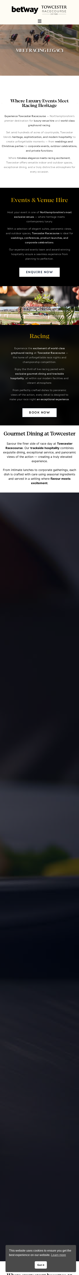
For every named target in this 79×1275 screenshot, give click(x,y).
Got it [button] (40, 1264)
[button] (39, 21)
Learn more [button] (58, 1255)
